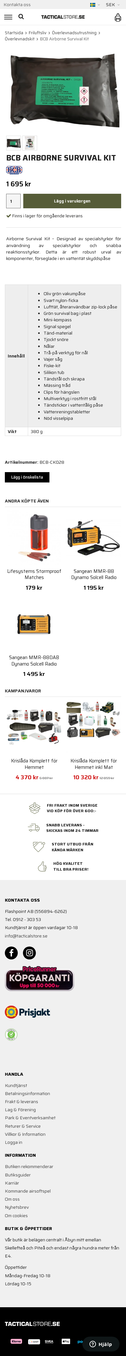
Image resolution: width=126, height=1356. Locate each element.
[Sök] (22, 17)
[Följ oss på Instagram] (29, 953)
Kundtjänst (16, 1085)
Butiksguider (18, 1174)
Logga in (13, 1142)
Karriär (12, 1182)
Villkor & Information (25, 1134)
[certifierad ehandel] (11, 1034)
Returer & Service (23, 1126)
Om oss (12, 1199)
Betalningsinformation (27, 1093)
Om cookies (16, 1215)
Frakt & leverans (21, 1101)
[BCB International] (14, 169)
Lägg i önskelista (27, 477)
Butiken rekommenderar (29, 1166)
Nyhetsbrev (17, 1207)
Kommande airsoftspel (28, 1191)
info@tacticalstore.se (26, 935)
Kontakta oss (17, 4)
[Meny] (7, 17)
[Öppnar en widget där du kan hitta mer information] (101, 1345)
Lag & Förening (20, 1109)
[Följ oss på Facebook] (11, 953)
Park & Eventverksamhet (30, 1117)
